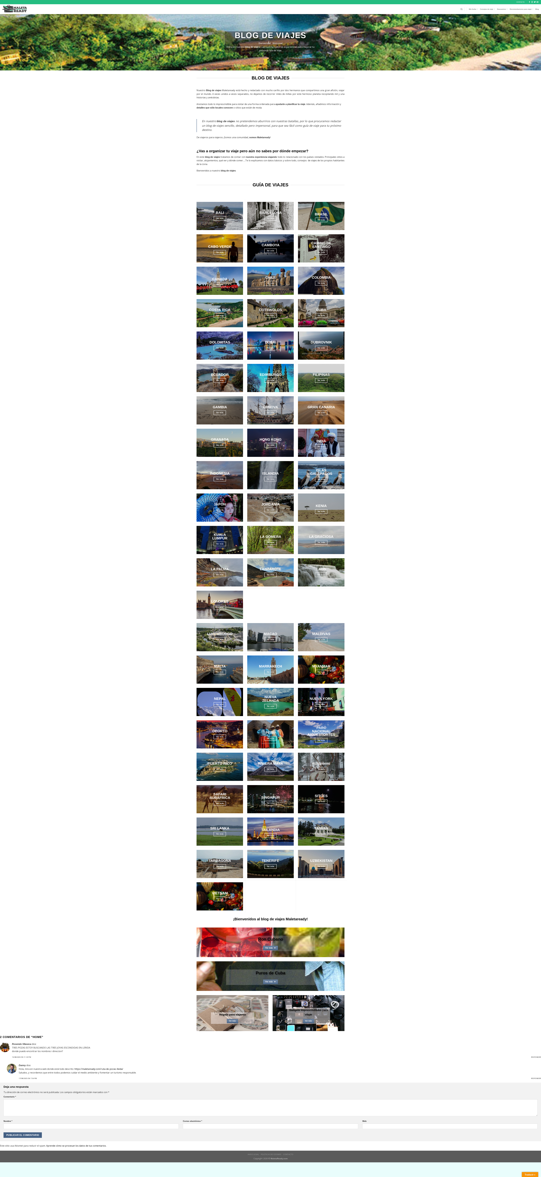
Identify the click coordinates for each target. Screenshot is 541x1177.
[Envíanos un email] (537, 2)
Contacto (288, 1154)
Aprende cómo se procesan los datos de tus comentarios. (76, 1145)
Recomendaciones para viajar (521, 9)
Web (364, 1121)
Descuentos (501, 9)
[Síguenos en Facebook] (529, 2)
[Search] (461, 9)
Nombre (8, 1121)
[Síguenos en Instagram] (532, 2)
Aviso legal (253, 1154)
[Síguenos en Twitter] (535, 2)
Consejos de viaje (486, 9)
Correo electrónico (192, 1121)
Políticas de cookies (271, 1154)
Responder (536, 1057)
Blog (537, 9)
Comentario (10, 1097)
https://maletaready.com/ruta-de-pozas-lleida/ (98, 1068)
